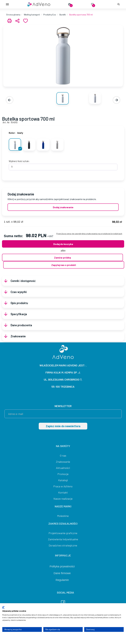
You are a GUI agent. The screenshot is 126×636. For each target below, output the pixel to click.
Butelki (62, 14)
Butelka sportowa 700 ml (81, 14)
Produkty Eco (49, 14)
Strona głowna (13, 14)
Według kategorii (32, 14)
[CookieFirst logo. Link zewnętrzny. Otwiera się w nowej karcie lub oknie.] (3, 607)
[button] (118, 4)
